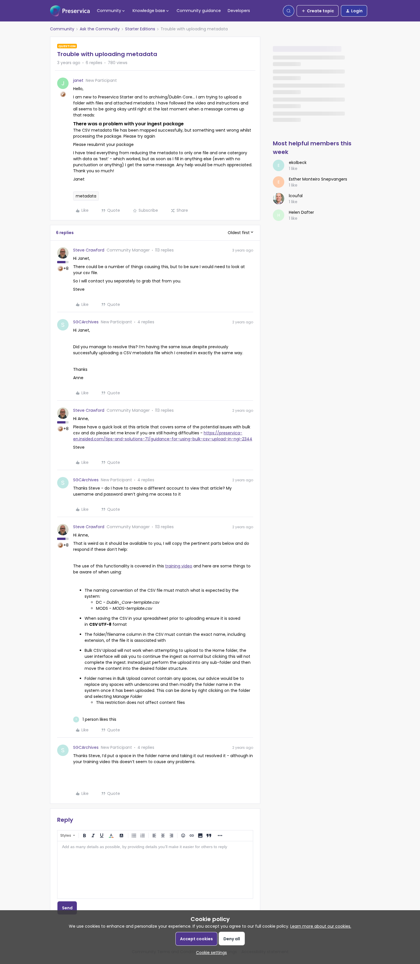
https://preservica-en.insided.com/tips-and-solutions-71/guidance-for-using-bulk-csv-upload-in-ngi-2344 (162, 436)
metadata (86, 196)
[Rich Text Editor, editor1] (155, 869)
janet (78, 80)
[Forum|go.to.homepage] (70, 11)
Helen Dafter (301, 212)
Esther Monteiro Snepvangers (318, 179)
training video (178, 566)
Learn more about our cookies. (320, 926)
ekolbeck (298, 162)
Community (62, 29)
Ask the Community (100, 29)
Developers (239, 10)
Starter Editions (140, 29)
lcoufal (296, 196)
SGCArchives (86, 322)
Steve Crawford (88, 250)
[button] (318, 11)
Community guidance (199, 10)
